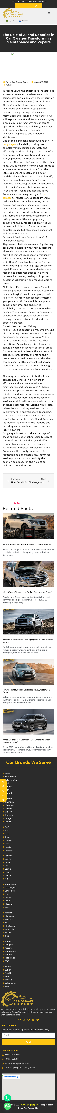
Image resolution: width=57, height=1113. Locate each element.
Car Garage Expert (29, 1104)
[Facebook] (3, 781)
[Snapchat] (3, 791)
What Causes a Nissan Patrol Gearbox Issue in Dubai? (27, 544)
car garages (9, 144)
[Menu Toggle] (49, 13)
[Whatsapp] (7, 1106)
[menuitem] (9, 20)
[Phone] (7, 1098)
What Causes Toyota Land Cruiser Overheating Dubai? (27, 592)
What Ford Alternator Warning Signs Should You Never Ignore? (28, 640)
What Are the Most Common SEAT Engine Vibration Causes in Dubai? (26, 740)
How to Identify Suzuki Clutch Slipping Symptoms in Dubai (26, 690)
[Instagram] (3, 786)
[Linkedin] (3, 795)
